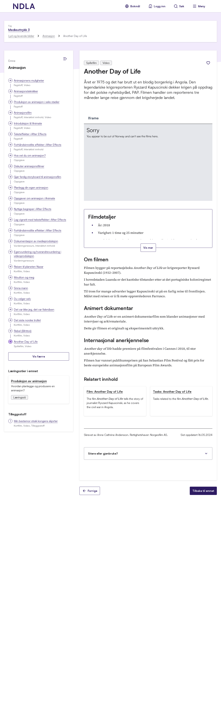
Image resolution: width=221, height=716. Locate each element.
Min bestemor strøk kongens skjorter (36, 421)
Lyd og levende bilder (21, 36)
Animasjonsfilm (23, 112)
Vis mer (148, 247)
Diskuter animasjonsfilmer (29, 166)
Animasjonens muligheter (29, 80)
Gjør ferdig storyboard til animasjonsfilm (37, 177)
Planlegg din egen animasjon (31, 187)
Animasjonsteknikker (26, 91)
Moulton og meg (24, 277)
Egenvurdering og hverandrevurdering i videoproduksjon (37, 254)
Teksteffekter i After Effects (30, 134)
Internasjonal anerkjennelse (116, 340)
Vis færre (38, 356)
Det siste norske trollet (27, 320)
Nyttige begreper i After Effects (32, 209)
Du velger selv (22, 298)
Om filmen (96, 259)
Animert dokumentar (108, 308)
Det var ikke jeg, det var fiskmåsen (34, 309)
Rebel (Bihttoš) (22, 331)
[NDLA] (24, 6)
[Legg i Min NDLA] (208, 63)
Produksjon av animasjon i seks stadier (36, 102)
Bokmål (135, 6)
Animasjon (48, 36)
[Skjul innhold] (65, 59)
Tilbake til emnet (203, 491)
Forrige (92, 491)
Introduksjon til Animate (28, 123)
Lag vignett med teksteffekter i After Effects (40, 219)
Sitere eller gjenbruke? (103, 453)
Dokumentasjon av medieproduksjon (36, 241)
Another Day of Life (26, 341)
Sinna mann (21, 288)
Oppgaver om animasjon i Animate (34, 198)
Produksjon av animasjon (29, 381)
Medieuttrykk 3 (19, 30)
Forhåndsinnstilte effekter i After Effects (37, 144)
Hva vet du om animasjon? (30, 155)
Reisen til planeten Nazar (28, 266)
